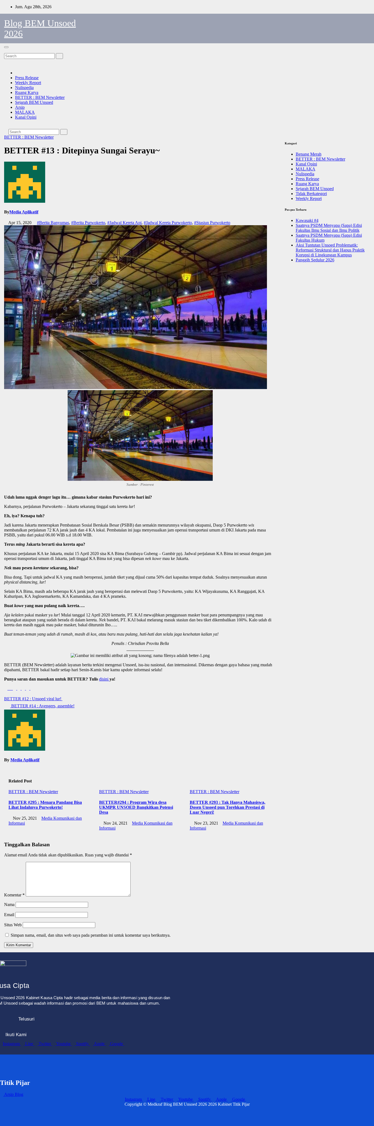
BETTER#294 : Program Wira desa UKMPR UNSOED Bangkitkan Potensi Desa (136, 807)
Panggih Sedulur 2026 (315, 260)
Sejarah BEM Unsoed (34, 102)
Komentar (14, 895)
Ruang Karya (26, 92)
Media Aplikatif (23, 212)
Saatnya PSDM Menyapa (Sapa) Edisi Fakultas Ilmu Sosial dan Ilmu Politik (329, 228)
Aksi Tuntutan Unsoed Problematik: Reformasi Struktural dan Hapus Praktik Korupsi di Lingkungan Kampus (330, 250)
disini (104, 679)
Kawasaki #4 (307, 220)
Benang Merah (308, 154)
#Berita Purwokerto (88, 222)
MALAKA (25, 112)
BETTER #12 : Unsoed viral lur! (33, 698)
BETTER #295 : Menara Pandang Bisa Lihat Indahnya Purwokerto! (45, 805)
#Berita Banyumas (53, 222)
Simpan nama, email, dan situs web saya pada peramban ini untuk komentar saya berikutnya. (91, 935)
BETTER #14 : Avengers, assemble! (42, 706)
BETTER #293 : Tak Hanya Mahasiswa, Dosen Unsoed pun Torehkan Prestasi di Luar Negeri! (227, 807)
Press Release (27, 77)
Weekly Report (28, 82)
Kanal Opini (25, 117)
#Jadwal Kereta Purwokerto (168, 222)
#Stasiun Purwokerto (212, 222)
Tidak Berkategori (311, 193)
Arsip (20, 107)
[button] (5, 50)
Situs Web (13, 924)
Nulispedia (24, 87)
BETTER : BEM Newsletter (40, 97)
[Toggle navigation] (6, 47)
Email (9, 914)
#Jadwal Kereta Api (124, 222)
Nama (9, 904)
